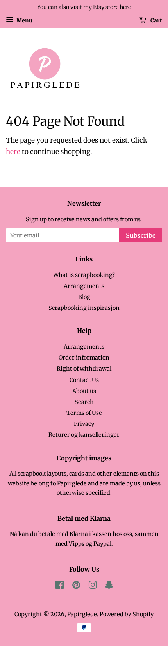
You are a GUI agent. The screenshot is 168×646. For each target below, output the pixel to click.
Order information (84, 357)
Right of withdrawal (84, 368)
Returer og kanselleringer (84, 434)
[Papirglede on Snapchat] (109, 586)
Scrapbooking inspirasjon (84, 307)
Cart (155, 20)
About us (84, 390)
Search (84, 401)
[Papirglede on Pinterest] (76, 586)
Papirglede (82, 614)
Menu (23, 20)
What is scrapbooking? (84, 275)
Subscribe (140, 235)
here (13, 151)
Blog (84, 296)
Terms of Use (84, 412)
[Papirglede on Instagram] (92, 586)
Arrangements (84, 286)
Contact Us (84, 380)
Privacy (84, 423)
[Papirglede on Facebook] (59, 586)
